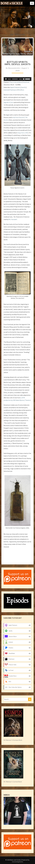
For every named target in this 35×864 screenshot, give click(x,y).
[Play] (6, 79)
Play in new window (15, 82)
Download (26, 82)
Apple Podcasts (15, 87)
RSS (18, 90)
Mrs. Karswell (12, 219)
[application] (17, 79)
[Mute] (24, 79)
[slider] (27, 79)
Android (6, 90)
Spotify (23, 87)
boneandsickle (14, 68)
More (22, 90)
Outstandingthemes (17, 862)
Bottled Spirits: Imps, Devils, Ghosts (17, 63)
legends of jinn (8, 102)
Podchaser (13, 90)
